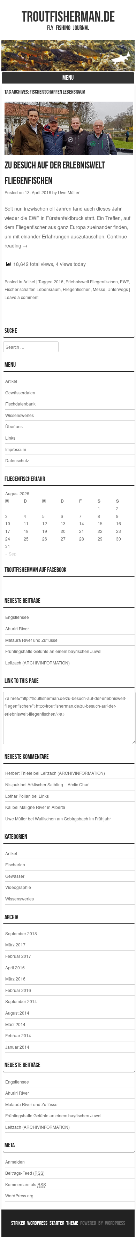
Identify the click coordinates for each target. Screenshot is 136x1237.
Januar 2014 (17, 1047)
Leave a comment (21, 297)
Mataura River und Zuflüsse (31, 640)
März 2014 (15, 1024)
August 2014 (17, 1013)
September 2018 (21, 933)
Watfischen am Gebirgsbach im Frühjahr (73, 818)
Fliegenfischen (77, 289)
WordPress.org (19, 1195)
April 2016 (15, 967)
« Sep (10, 554)
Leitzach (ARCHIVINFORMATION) (37, 662)
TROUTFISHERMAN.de (68, 16)
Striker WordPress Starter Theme (44, 1223)
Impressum (15, 449)
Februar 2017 (18, 956)
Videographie (18, 887)
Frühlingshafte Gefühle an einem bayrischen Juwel (53, 651)
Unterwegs (117, 289)
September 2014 (21, 1001)
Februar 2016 (18, 990)
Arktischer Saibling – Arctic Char (58, 784)
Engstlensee (17, 617)
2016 (58, 281)
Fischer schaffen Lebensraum (33, 289)
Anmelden (15, 1162)
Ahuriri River (17, 628)
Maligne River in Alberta (42, 807)
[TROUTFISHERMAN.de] (68, 55)
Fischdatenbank (20, 404)
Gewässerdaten (20, 392)
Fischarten (15, 864)
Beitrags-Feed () (25, 1173)
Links (10, 438)
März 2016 (15, 979)
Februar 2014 (18, 1035)
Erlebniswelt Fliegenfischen (92, 281)
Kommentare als (25, 1184)
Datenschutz (17, 460)
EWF (124, 281)
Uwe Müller (69, 192)
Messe (99, 289)
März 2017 (15, 944)
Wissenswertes (19, 415)
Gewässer (14, 876)
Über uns (14, 426)
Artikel (29, 281)
